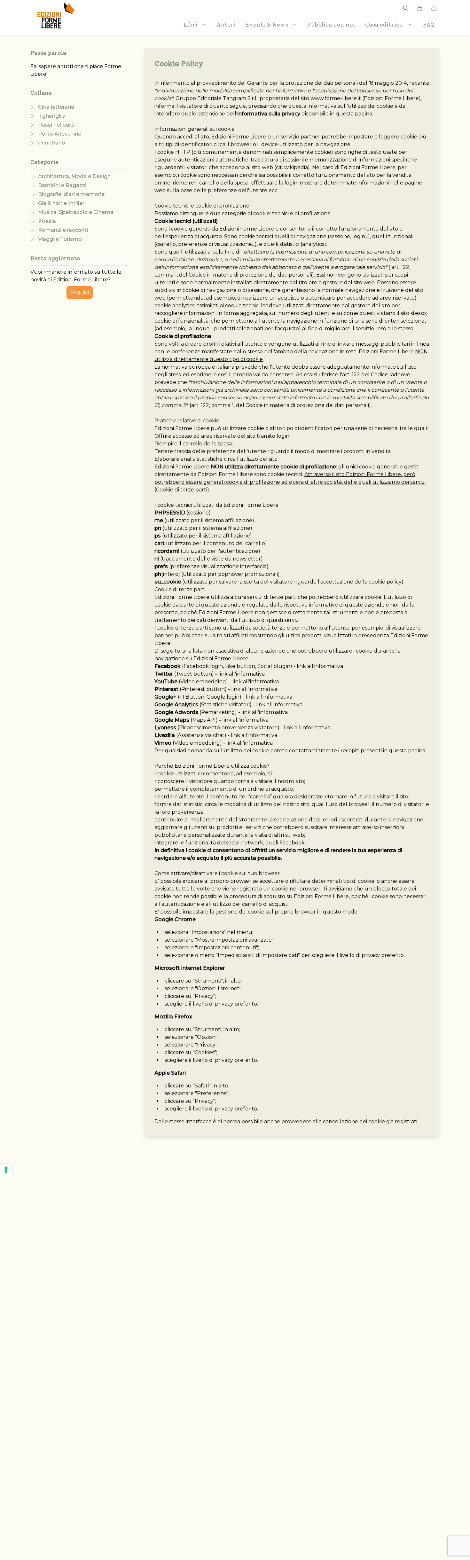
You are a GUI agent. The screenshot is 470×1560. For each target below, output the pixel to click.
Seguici (79, 292)
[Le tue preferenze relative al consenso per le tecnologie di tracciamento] (6, 1170)
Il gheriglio (51, 116)
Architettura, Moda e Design (74, 176)
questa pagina (354, 114)
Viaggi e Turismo (60, 239)
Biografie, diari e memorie (71, 194)
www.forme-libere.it (335, 98)
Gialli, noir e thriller (61, 203)
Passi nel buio (56, 125)
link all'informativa (320, 666)
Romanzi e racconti (63, 230)
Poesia (47, 221)
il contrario (51, 143)
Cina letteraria (56, 107)
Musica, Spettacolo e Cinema (76, 212)
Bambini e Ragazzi (62, 185)
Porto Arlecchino (60, 134)
